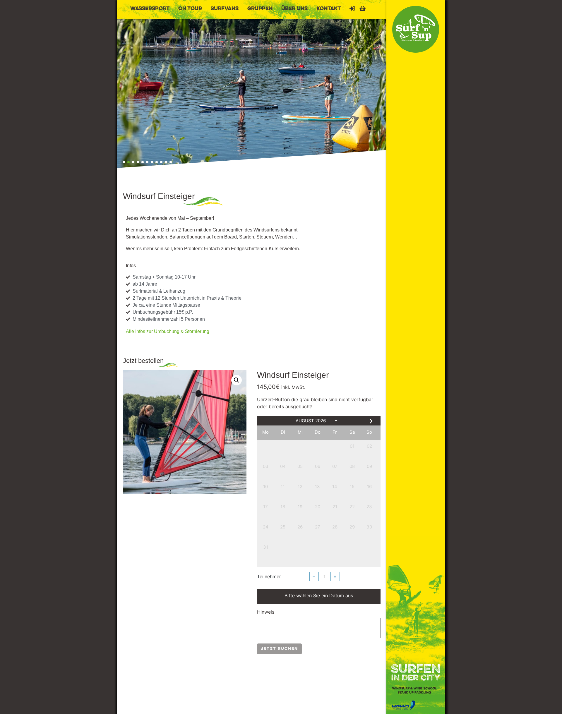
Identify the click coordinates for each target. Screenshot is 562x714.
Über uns (294, 8)
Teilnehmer (269, 576)
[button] (124, 162)
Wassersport (149, 8)
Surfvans (225, 8)
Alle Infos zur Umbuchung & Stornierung (167, 331)
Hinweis (265, 612)
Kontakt (328, 8)
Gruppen (260, 8)
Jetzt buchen (279, 649)
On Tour (190, 8)
